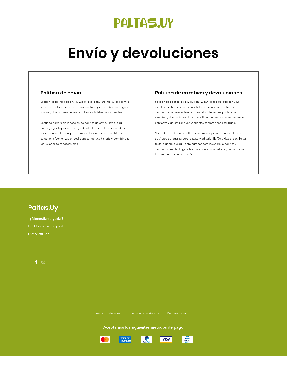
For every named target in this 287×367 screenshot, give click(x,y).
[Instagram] (43, 262)
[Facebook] (36, 262)
